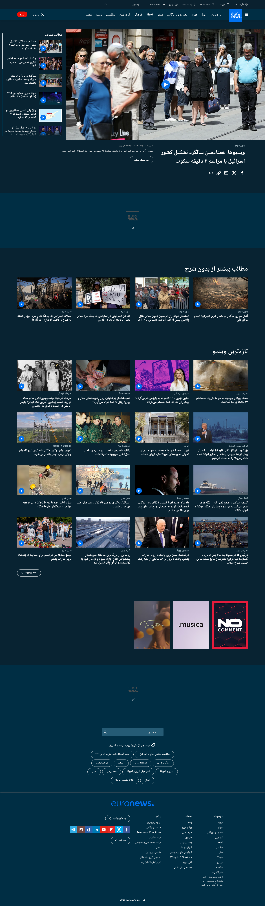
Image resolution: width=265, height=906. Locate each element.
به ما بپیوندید (185, 843)
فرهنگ (138, 14)
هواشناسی (187, 832)
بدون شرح (243, 311)
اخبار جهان (243, 498)
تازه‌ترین (216, 14)
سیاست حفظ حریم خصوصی (148, 843)
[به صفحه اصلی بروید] (235, 15)
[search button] (106, 4)
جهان (194, 14)
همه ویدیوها (30, 573)
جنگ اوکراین (163, 763)
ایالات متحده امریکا (238, 445)
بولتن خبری (187, 828)
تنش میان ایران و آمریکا (138, 772)
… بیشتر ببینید (141, 159)
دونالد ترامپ (102, 763)
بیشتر (158, 817)
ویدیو (99, 14)
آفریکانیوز (187, 862)
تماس (158, 847)
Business (124, 393)
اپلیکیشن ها (186, 847)
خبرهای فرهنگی (181, 393)
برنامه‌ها (219, 867)
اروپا (204, 14)
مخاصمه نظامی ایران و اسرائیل (155, 754)
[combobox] (124, 4)
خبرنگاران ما (217, 872)
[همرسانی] (226, 173)
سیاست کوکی (155, 837)
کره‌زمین (125, 14)
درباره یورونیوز (154, 823)
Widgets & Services (181, 857)
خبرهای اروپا (242, 393)
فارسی (241, 4)
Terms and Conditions (149, 832)
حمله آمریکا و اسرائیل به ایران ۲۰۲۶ (112, 754)
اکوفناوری (125, 550)
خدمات (188, 817)
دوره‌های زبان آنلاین (183, 867)
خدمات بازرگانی (153, 828)
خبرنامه (122, 840)
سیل (94, 772)
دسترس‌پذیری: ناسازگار (150, 857)
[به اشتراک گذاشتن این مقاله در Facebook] (242, 173)
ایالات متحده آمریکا (124, 780)
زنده (22, 14)
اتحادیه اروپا (141, 763)
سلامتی (110, 14)
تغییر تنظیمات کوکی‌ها (151, 862)
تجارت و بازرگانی (177, 14)
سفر (160, 14)
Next (150, 14)
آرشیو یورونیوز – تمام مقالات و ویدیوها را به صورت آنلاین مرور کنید (212, 881)
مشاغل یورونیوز (153, 852)
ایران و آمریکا (166, 772)
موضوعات (218, 817)
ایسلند (121, 763)
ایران (186, 445)
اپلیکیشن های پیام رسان (181, 852)
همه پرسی (111, 772)
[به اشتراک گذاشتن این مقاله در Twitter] (234, 173)
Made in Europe (62, 445)
